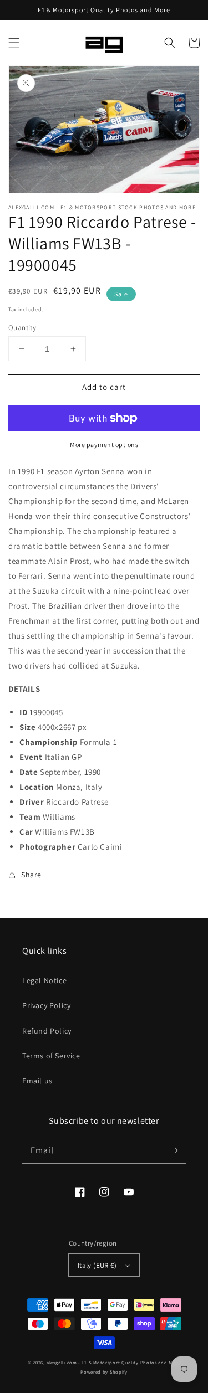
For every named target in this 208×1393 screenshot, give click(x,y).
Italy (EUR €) (97, 1265)
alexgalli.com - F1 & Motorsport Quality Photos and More (114, 1362)
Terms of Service (51, 1056)
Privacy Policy (46, 1005)
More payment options (104, 444)
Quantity (22, 327)
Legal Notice (44, 980)
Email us (37, 1081)
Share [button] (31, 875)
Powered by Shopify (104, 1372)
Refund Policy (47, 1031)
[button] (14, 42)
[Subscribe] (173, 1150)
